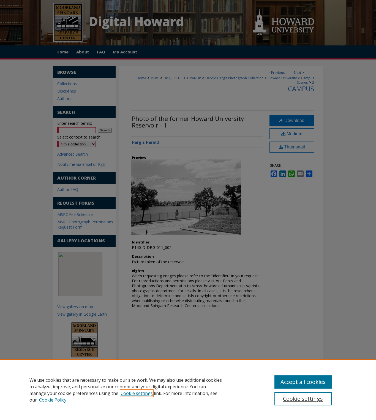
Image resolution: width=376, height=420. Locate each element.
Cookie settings (137, 393)
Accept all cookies (303, 382)
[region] (188, 389)
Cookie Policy (52, 400)
